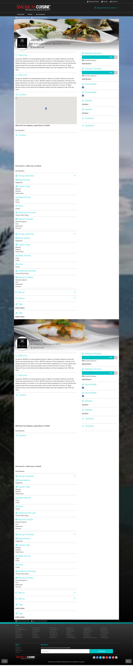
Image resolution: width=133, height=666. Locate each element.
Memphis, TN (69, 628)
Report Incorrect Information (40, 17)
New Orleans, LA (70, 636)
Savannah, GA (104, 629)
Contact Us (115, 1)
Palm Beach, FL (87, 628)
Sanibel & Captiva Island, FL (90, 637)
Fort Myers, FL (35, 636)
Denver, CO (35, 634)
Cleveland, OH (35, 629)
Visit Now (85, 104)
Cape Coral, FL (18, 634)
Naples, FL (69, 632)
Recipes (30, 14)
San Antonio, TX (87, 636)
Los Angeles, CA (53, 636)
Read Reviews (86, 63)
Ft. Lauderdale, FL (53, 629)
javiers (22, 308)
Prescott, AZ (87, 634)
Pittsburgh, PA (87, 632)
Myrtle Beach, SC (70, 631)
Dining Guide (20, 14)
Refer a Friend (18, 650)
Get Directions (19, 130)
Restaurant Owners (94, 1)
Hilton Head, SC (53, 632)
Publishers (18, 649)
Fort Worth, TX (53, 628)
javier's (17, 308)
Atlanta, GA (18, 631)
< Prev (4, 661)
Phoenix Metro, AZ (88, 631)
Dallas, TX (34, 632)
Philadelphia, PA (87, 629)
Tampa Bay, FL (104, 636)
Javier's (112, 8)
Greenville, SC (52, 631)
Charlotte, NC (18, 637)
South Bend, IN (104, 631)
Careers (105, 1)
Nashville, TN (69, 634)
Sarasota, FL (104, 628)
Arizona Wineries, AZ (20, 629)
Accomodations (40, 14)
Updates (17, 652)
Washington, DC (105, 637)
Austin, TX (18, 632)
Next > (128, 661)
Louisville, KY (52, 637)
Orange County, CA (102, 8)
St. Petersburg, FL (105, 632)
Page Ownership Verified (23, 17)
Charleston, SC (19, 636)
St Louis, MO (104, 634)
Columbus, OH (36, 631)
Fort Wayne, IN (36, 637)
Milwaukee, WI (70, 629)
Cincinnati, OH (36, 628)
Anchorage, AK (19, 628)
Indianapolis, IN (53, 634)
